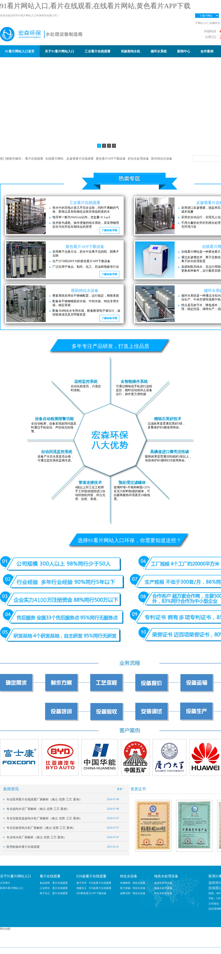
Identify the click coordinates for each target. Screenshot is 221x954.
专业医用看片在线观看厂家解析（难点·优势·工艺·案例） (44, 799)
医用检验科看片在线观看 (23, 846)
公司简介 (5, 882)
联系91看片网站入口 (11, 888)
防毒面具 (93, 943)
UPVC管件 (135, 943)
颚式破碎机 (153, 943)
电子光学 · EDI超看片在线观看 (93, 882)
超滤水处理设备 (163, 882)
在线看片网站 (54, 158)
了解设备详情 (109, 230)
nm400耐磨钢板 (113, 943)
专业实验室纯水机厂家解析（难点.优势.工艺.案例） (41, 827)
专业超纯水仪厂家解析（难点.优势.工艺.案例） (37, 809)
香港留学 (57, 943)
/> (136, 323)
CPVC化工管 (37, 943)
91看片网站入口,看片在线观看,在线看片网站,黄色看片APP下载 (95, 6)
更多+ (120, 789)
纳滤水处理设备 (163, 888)
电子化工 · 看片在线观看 (54, 893)
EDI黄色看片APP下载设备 (91, 893)
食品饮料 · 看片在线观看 (54, 882)
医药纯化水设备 (161, 158)
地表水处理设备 (166, 876)
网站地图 (5, 928)
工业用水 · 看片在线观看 (54, 888)
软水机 (20, 943)
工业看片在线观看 (84, 203)
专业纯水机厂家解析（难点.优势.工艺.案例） (36, 837)
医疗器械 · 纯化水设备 (132, 888)
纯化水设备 (128, 876)
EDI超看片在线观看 (91, 876)
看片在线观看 (34, 158)
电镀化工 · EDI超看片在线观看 (93, 888)
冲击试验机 (209, 943)
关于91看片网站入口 (15, 876)
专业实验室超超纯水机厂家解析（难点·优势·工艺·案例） (44, 818)
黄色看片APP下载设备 (111, 158)
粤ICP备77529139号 (159, 950)
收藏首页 (215, 23)
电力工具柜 (190, 943)
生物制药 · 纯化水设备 (132, 882)
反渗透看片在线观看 (80, 158)
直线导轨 (172, 943)
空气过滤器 (74, 943)
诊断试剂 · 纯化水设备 (132, 893)
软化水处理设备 (138, 158)
